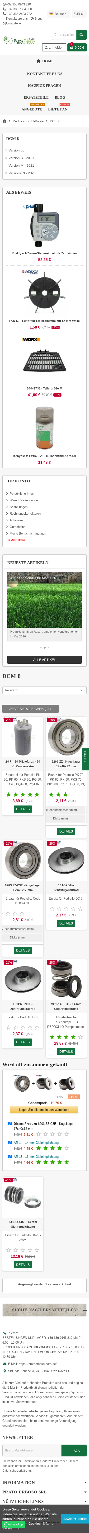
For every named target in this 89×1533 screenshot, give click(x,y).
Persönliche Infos (22, 493)
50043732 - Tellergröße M (44, 388)
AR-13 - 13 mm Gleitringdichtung (36, 1156)
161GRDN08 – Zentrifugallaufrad (22, 1006)
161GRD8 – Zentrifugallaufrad (66, 888)
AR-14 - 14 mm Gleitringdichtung (36, 1142)
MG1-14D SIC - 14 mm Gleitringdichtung (66, 1006)
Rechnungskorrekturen (25, 513)
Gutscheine (17, 527)
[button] (40, 647)
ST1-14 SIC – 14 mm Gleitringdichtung (23, 1224)
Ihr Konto (18, 481)
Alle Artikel (44, 660)
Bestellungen (19, 507)
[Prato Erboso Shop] (19, 40)
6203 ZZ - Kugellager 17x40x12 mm (66, 764)
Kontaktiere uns (17, 18)
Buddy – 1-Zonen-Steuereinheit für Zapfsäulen (44, 253)
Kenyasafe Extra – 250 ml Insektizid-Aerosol (44, 456)
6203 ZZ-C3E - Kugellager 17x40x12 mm (23, 888)
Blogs (38, 18)
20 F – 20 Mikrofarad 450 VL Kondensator (22, 764)
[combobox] (69, 35)
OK (76, 1450)
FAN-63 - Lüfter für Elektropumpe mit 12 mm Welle (44, 321)
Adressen (16, 520)
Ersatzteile (13, 23)
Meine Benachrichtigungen (28, 533)
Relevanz (11, 690)
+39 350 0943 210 (18, 4)
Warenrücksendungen (24, 500)
